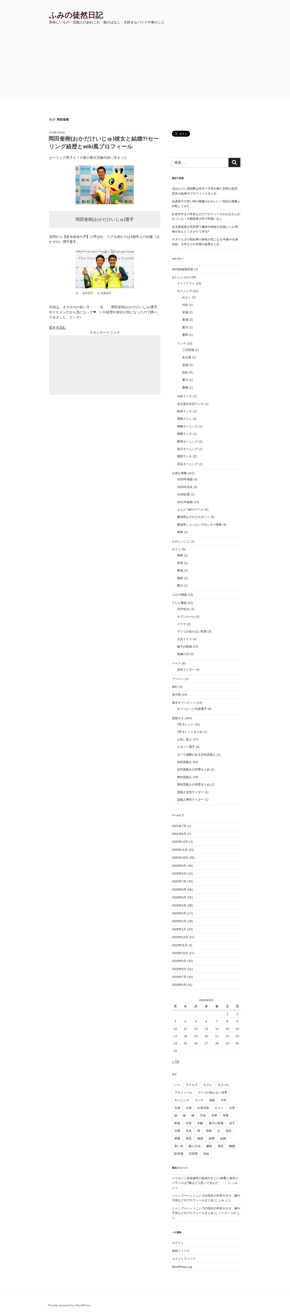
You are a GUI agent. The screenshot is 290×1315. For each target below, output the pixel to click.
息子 (232, 1123)
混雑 (209, 1130)
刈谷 (185, 304)
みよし (186, 297)
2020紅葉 (183, 494)
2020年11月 (180, 849)
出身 (189, 1107)
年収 (189, 1123)
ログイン (178, 1242)
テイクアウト (186, 283)
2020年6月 (179, 889)
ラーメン (178, 679)
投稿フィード (181, 1251)
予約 (224, 1100)
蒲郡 (180, 578)
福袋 (200, 1138)
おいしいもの (181, 277)
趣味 (209, 1146)
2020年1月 (179, 929)
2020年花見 (185, 487)
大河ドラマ (184, 639)
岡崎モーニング (187, 426)
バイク (176, 663)
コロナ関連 (179, 594)
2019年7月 (179, 977)
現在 (229, 1130)
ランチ (181, 343)
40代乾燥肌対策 (182, 269)
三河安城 (188, 350)
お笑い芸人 (184, 739)
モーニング (184, 291)
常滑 (180, 563)
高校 (206, 1153)
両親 (212, 1100)
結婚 (223, 1138)
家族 (177, 1123)
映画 (180, 532)
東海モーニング (187, 441)
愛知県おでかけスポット (193, 517)
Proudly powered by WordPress (69, 1305)
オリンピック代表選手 (192, 709)
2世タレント (185, 724)
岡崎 (180, 555)
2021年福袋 (185, 502)
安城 (185, 312)
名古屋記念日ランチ (190, 404)
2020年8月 (179, 873)
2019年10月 (180, 953)
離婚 (232, 1146)
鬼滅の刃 (183, 654)
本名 (189, 1130)
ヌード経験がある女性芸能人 (196, 754)
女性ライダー (186, 669)
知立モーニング (187, 449)
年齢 (200, 1123)
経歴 (212, 1138)
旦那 (177, 1130)
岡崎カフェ (184, 418)
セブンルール (186, 616)
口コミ (219, 1107)
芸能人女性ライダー (190, 792)
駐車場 (178, 1153)
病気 (189, 1138)
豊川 (185, 327)
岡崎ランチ (184, 433)
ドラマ (181, 624)
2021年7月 (179, 826)
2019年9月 (179, 961)
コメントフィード (184, 1258)
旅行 (175, 686)
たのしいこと (181, 541)
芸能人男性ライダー (190, 799)
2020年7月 (179, 881)
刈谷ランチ (184, 396)
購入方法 (195, 1146)
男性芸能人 (184, 777)
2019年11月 (180, 945)
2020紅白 (183, 609)
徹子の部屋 (184, 646)
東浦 (185, 319)
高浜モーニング (187, 464)
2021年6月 (179, 834)
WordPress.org (182, 1266)
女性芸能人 (184, 762)
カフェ (176, 549)
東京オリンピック (184, 702)
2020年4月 (179, 905)
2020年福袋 (185, 479)
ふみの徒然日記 (76, 15)
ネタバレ (223, 1085)
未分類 (176, 694)
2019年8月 (179, 969)
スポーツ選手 (186, 747)
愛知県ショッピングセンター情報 (199, 524)
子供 (203, 1115)
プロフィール (183, 1092)
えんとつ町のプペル (190, 509)
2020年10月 (180, 857)
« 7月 (175, 1061)
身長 (221, 1146)
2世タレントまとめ (190, 731)
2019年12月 (180, 937)
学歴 (214, 1115)
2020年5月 (179, 897)
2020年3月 (179, 913)
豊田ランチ (184, 456)
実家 (226, 1115)
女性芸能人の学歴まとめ (193, 769)
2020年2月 (179, 921)
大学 (232, 1107)
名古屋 (186, 357)
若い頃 (178, 1146)
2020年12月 (180, 841)
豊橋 (185, 387)
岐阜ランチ (184, 411)
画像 (177, 1138)
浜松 (185, 372)
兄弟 (177, 1107)
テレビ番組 (179, 602)
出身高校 (203, 1107)
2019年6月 (179, 984)
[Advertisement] (145, 67)
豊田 (185, 334)
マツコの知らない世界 (192, 631)
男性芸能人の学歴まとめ (193, 784)
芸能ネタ (178, 718)
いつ (177, 1085)
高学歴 (193, 1153)
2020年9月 (179, 865)
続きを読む (57, 327)
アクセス (192, 1085)
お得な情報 (179, 473)
